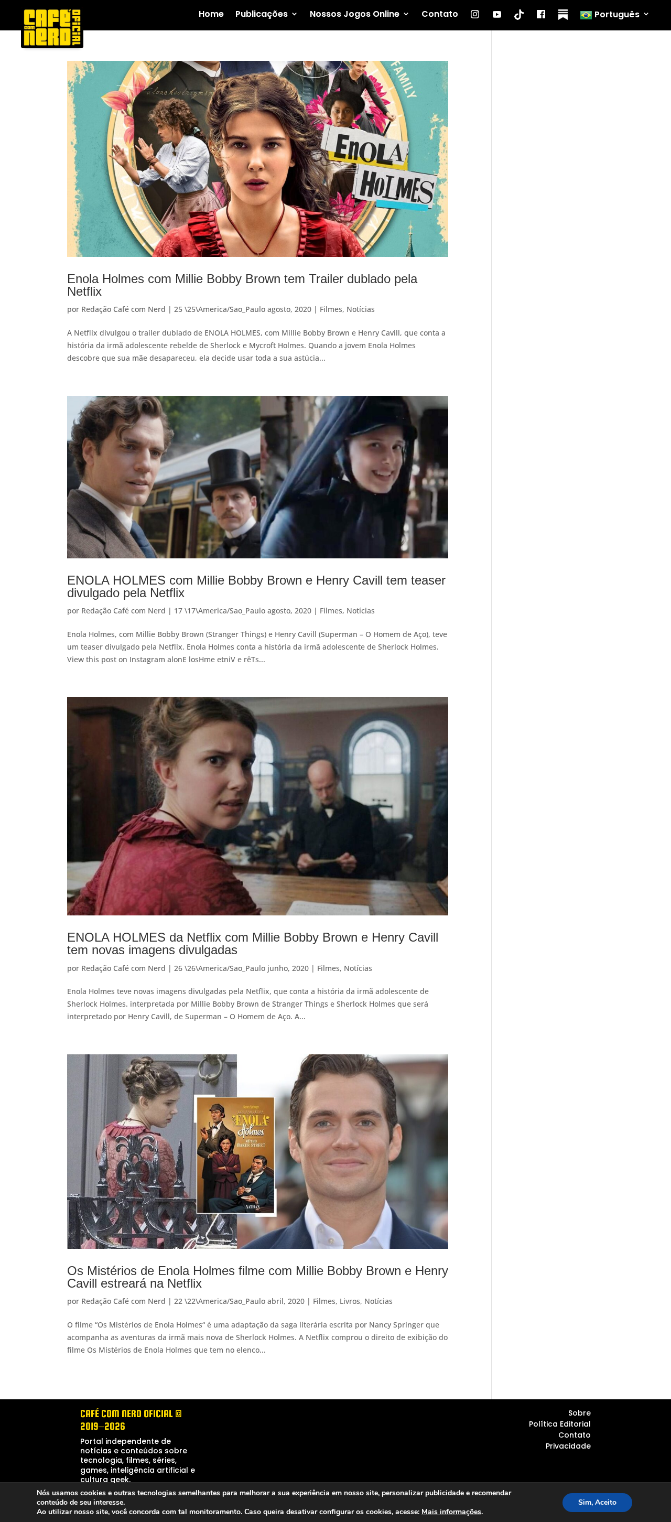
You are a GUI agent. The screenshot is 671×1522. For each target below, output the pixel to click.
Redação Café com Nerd (123, 309)
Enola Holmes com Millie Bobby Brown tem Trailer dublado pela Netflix (242, 285)
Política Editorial (560, 1424)
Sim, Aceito (597, 1502)
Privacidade (568, 1446)
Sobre (579, 1413)
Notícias (361, 309)
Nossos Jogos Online (354, 14)
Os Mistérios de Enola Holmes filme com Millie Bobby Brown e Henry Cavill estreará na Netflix (257, 1277)
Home (211, 14)
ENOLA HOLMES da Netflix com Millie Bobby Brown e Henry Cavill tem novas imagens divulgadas (252, 943)
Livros (350, 1301)
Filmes (331, 309)
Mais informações (451, 1512)
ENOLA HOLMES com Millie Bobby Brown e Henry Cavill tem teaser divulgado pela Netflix (256, 586)
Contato (439, 14)
